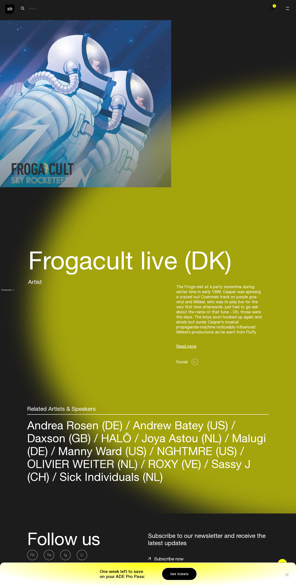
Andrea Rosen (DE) (76, 425)
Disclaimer (7, 290)
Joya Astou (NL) (182, 438)
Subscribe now (169, 558)
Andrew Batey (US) (180, 425)
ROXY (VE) (174, 463)
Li (82, 555)
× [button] (287, 574)
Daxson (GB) (60, 438)
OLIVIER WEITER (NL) (84, 463)
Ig (65, 555)
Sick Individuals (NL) (109, 476)
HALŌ (116, 438)
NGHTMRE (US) (197, 451)
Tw (49, 555)
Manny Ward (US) (102, 451)
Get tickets (179, 574)
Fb (195, 362)
